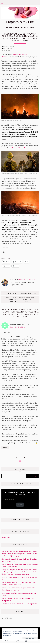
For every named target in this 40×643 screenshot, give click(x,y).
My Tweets (5, 538)
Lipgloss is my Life (20, 22)
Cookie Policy (7, 635)
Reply (5, 448)
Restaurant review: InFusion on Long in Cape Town (19, 604)
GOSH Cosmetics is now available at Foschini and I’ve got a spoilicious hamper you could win (20, 299)
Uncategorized (7, 48)
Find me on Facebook (20, 520)
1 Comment (6, 50)
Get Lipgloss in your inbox (20, 484)
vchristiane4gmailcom (19, 324)
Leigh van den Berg (9, 46)
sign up (3, 91)
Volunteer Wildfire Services (20, 148)
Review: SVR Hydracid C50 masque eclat (21, 293)
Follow (20, 505)
